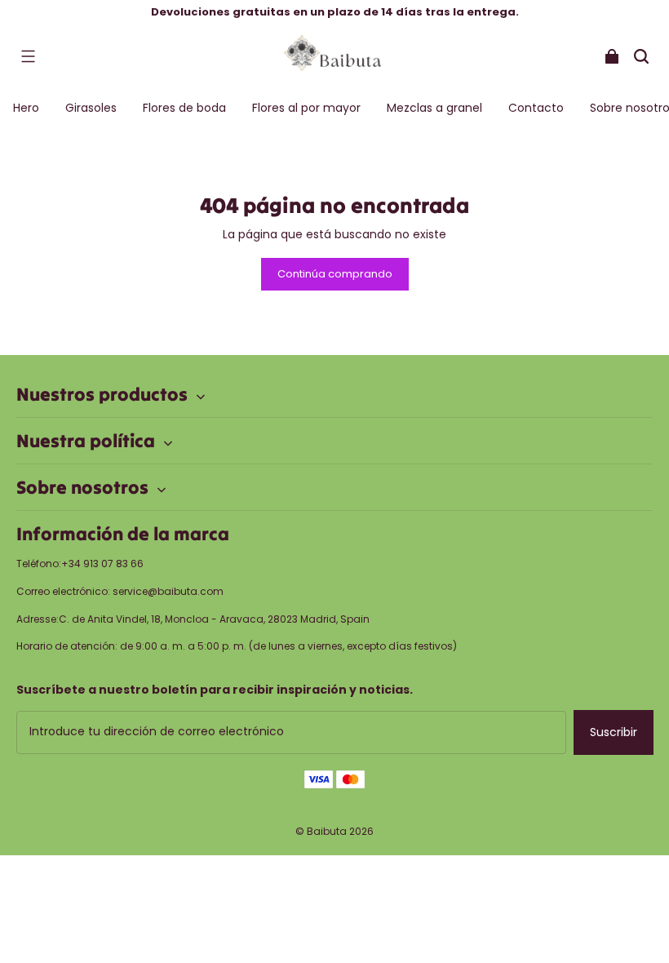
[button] (27, 56)
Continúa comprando (334, 274)
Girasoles (91, 108)
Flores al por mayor (306, 108)
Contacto (536, 108)
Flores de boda (184, 108)
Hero (26, 108)
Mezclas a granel (434, 108)
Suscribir (613, 732)
